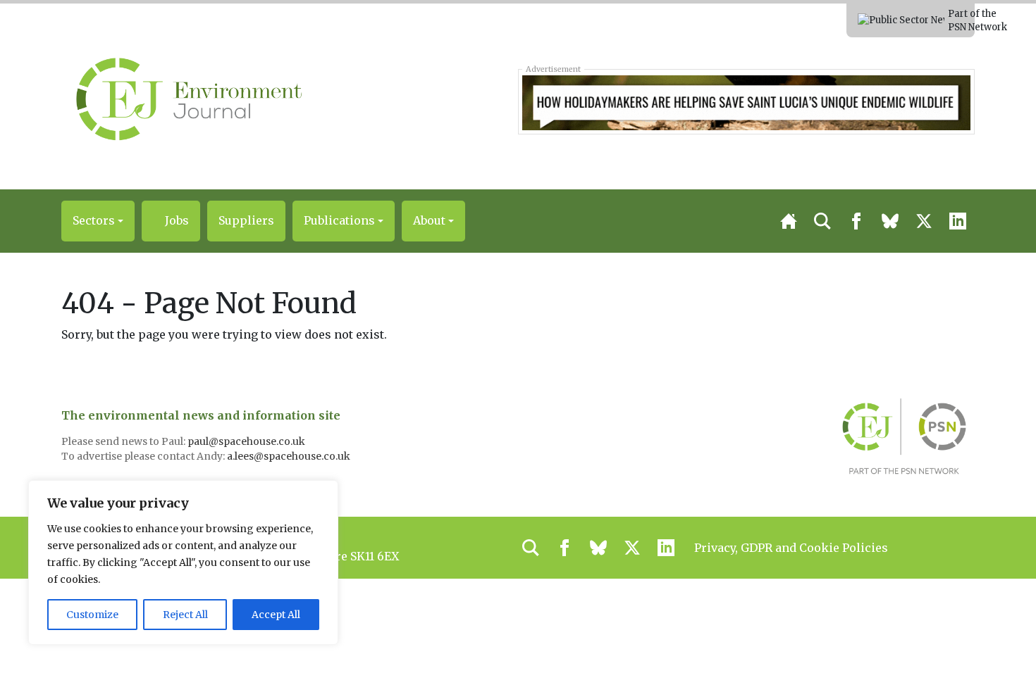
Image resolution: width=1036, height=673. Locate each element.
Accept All (276, 614)
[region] (183, 562)
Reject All (185, 614)
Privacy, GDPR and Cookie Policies (791, 548)
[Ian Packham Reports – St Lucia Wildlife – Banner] (746, 101)
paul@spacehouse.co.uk (247, 441)
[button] (98, 221)
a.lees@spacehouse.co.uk (289, 456)
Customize (92, 614)
